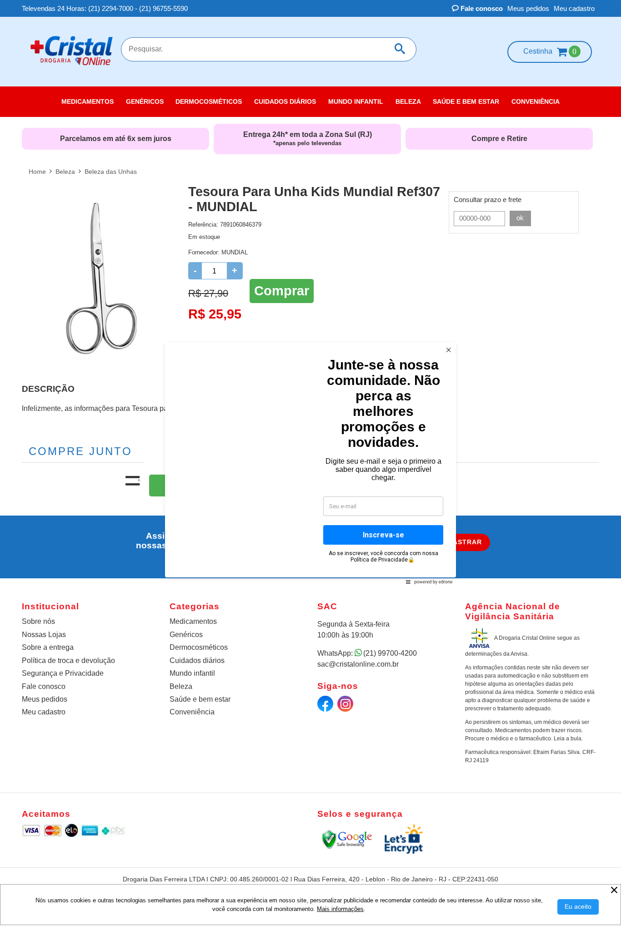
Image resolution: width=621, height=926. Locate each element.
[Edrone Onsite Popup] (310, 463)
